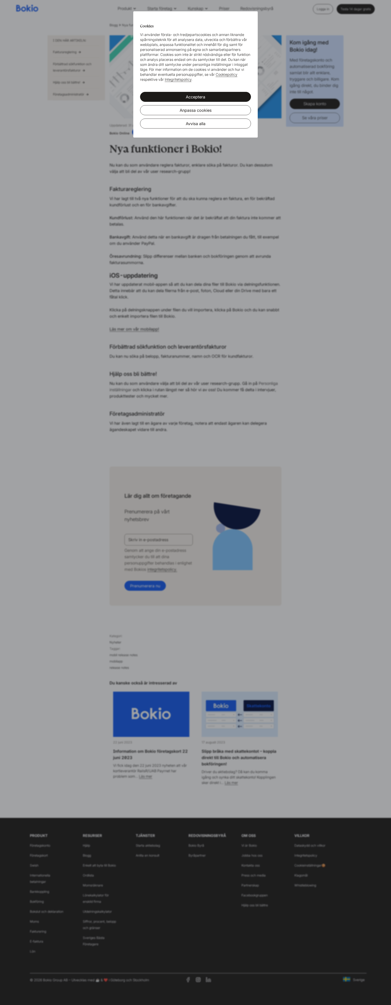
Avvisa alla (195, 123)
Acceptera (195, 97)
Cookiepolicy (226, 74)
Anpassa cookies (196, 110)
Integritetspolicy (178, 79)
